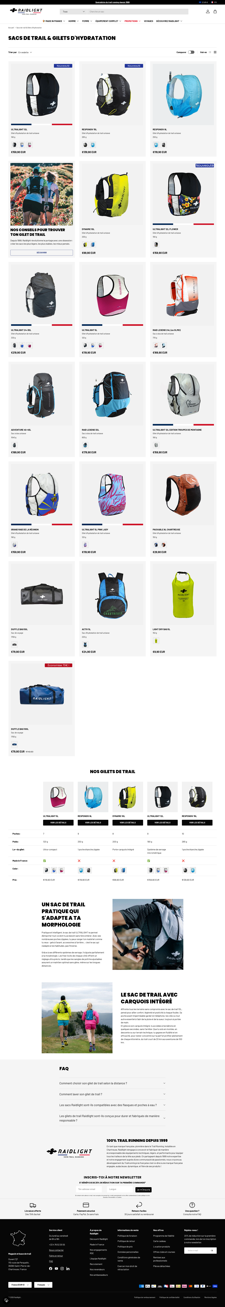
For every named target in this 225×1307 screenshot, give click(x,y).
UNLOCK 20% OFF (112, 682)
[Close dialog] (138, 612)
